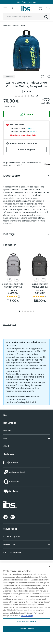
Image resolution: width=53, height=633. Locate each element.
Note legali (9, 324)
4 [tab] (28, 311)
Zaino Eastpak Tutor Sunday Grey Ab (13, 285)
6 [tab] (33, 311)
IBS (13, 106)
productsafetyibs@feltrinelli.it (21, 402)
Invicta (27, 91)
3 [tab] (25, 311)
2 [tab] (22, 311)
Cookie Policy (27, 615)
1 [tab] (26, 70)
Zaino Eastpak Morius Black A (40, 285)
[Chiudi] (49, 566)
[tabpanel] (26, 51)
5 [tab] (30, 311)
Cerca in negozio (26, 149)
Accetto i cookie (26, 628)
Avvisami (28, 114)
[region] (26, 597)
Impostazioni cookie (26, 621)
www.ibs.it (15, 368)
